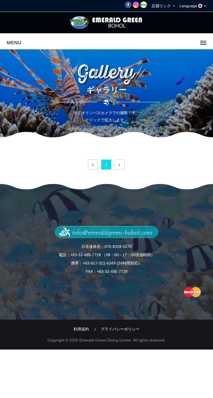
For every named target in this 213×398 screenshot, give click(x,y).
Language (188, 6)
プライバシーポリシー (120, 329)
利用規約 (81, 329)
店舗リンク (161, 6)
